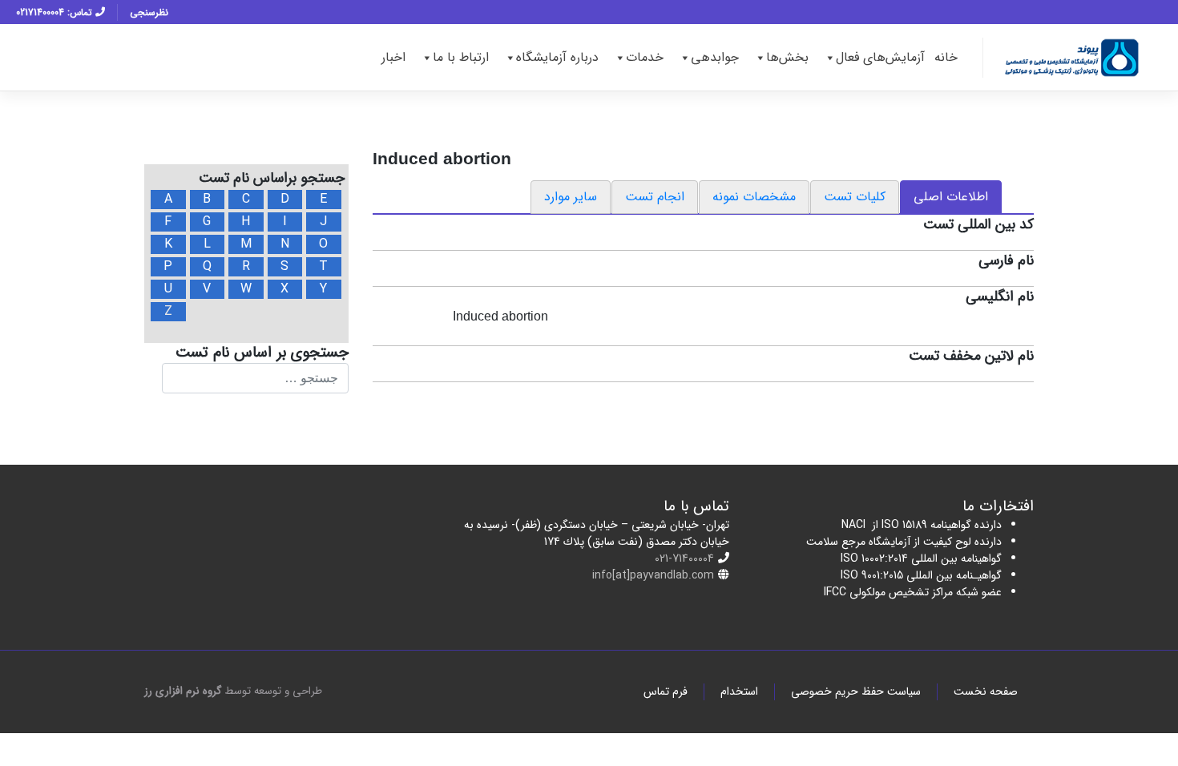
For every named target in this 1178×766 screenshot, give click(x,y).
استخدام (739, 691)
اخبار (393, 57)
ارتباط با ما (461, 57)
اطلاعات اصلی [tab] (951, 197)
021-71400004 (684, 558)
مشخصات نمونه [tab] (754, 197)
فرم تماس (665, 691)
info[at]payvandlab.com (653, 575)
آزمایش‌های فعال (880, 57)
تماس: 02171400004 (55, 12)
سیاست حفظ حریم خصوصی (856, 691)
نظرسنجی (149, 12)
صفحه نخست (986, 691)
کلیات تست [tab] (855, 197)
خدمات (645, 57)
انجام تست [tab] (654, 197)
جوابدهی (715, 57)
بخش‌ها (787, 57)
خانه (946, 57)
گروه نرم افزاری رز (182, 691)
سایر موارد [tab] (570, 197)
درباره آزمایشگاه (557, 57)
